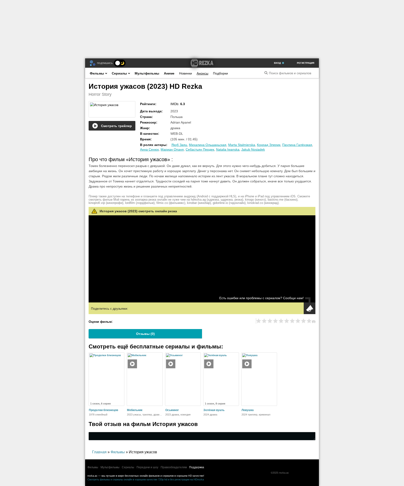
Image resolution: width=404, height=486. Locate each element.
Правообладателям (174, 467)
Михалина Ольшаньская (207, 145)
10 (309, 321)
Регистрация (305, 63)
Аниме (169, 73)
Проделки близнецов (103, 410)
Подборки (220, 73)
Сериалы (119, 73)
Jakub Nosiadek (253, 149)
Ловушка (248, 410)
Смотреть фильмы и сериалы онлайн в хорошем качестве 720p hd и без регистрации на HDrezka (145, 479)
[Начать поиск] (266, 73)
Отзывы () (145, 334)
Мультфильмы (147, 73)
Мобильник (134, 410)
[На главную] (202, 63)
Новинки (185, 73)
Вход (277, 63)
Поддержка (196, 467)
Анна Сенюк (149, 149)
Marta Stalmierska (241, 145)
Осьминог (172, 410)
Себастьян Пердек (200, 149)
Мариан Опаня (172, 149)
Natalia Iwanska (227, 149)
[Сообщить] (309, 308)
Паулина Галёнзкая (297, 145)
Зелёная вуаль (213, 410)
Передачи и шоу (147, 467)
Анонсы (202, 73)
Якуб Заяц (179, 145)
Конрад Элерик (268, 145)
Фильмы (97, 73)
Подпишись (105, 63)
